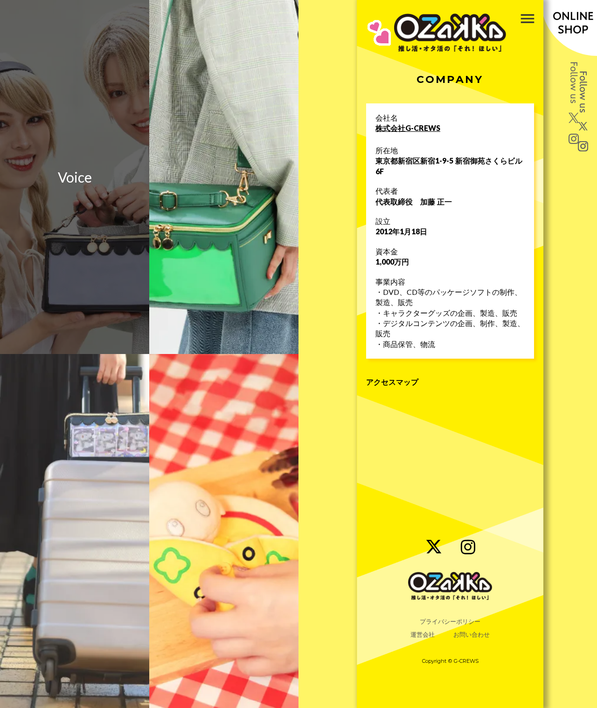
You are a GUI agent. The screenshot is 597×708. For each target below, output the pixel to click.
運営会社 (422, 635)
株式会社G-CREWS (407, 127)
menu (527, 18)
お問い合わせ (471, 635)
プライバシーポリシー (450, 622)
